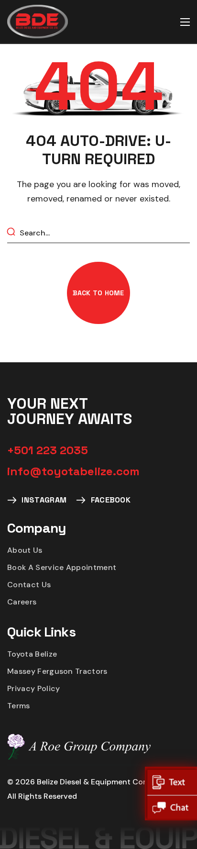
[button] (98, 293)
